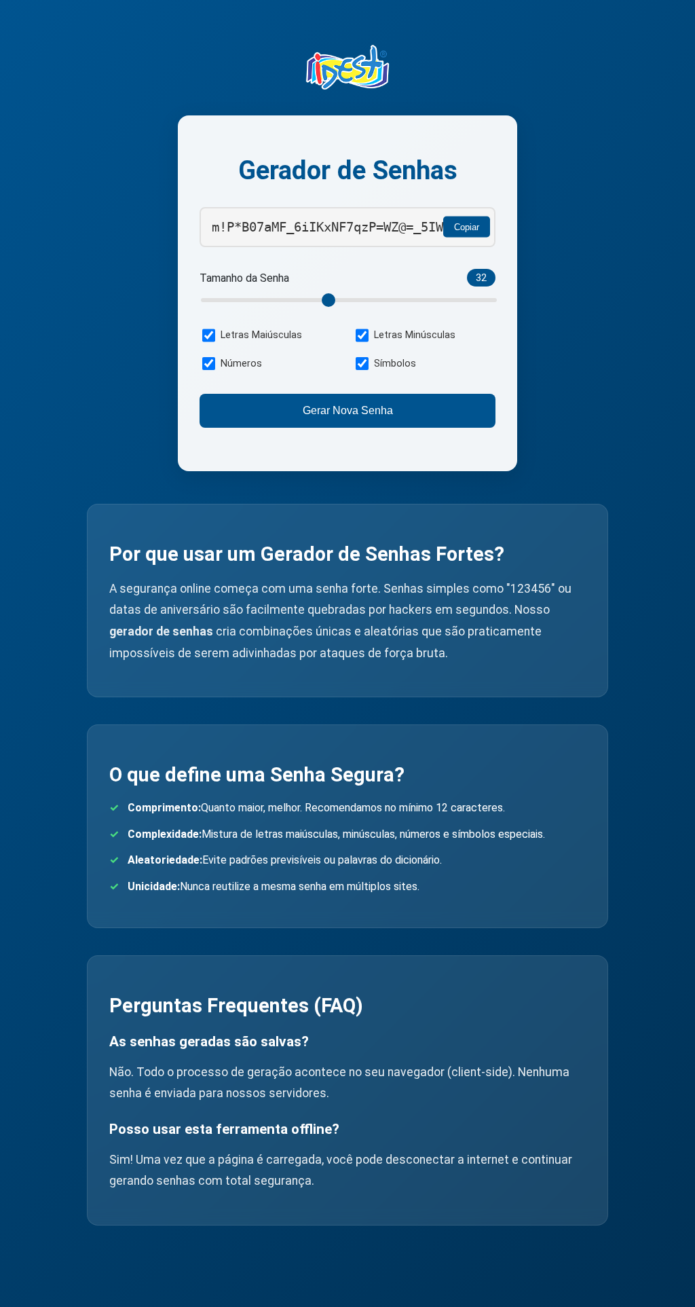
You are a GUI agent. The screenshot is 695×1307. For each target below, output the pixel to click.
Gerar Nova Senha (348, 410)
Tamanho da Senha (244, 278)
